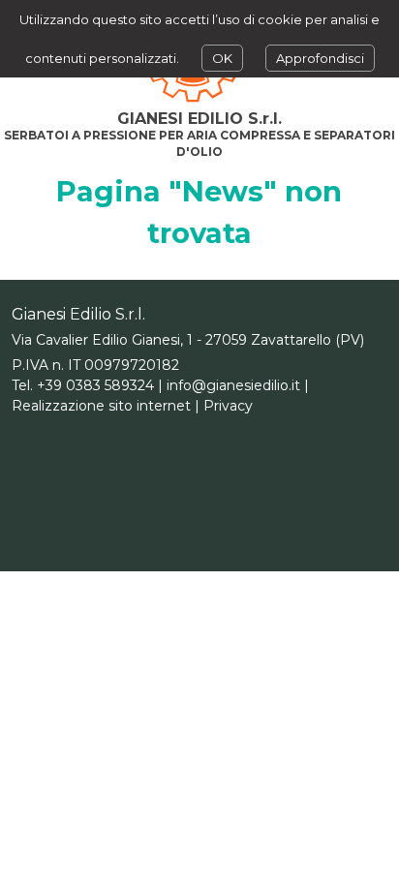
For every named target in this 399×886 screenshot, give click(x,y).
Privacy (228, 405)
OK (222, 58)
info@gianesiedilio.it (233, 385)
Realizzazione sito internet (101, 405)
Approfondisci (320, 58)
